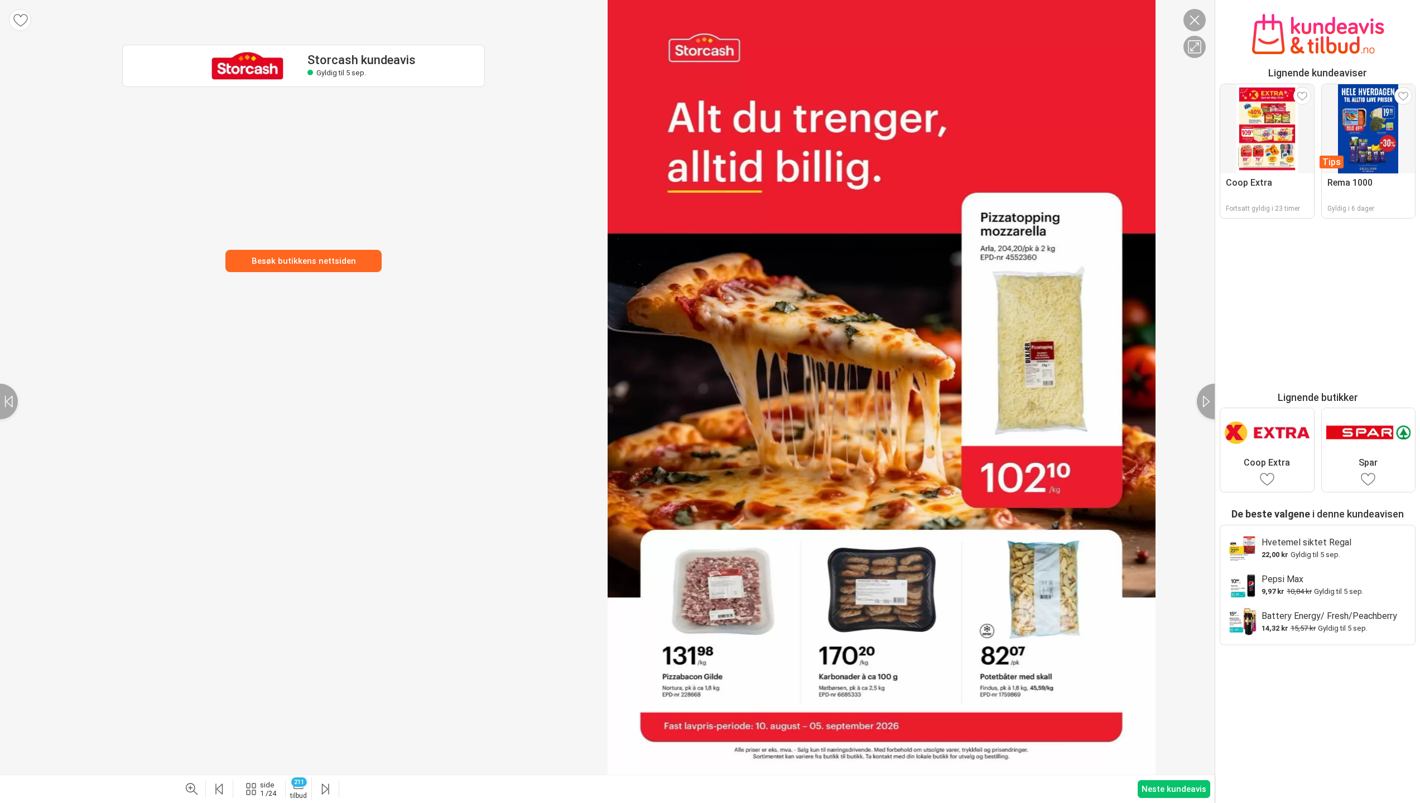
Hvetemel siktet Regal (1306, 542)
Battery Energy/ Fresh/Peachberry (1329, 616)
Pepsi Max (1282, 579)
